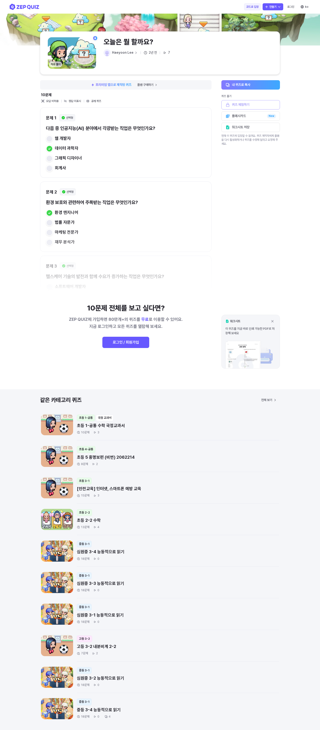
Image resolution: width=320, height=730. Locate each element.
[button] (250, 341)
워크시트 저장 (240, 127)
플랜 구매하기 (145, 85)
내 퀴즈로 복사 (241, 85)
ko (307, 6)
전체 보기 (266, 400)
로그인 (290, 6)
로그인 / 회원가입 (126, 342)
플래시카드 (253, 116)
